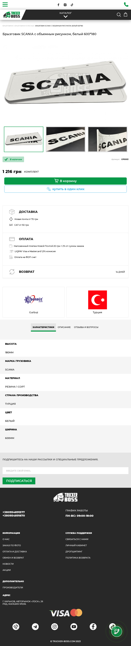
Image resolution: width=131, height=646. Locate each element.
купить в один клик (68, 189)
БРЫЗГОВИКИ (8, 26)
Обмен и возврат (13, 557)
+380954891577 (14, 512)
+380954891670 (14, 515)
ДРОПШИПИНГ (74, 551)
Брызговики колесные (24, 26)
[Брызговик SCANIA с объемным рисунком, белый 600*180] (65, 84)
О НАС (6, 539)
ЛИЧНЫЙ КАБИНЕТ (76, 545)
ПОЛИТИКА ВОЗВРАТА (78, 557)
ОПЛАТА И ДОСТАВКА (15, 551)
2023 (78, 641)
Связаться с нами (77, 539)
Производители (13, 587)
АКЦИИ (7, 570)
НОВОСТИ (8, 564)
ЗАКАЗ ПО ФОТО (12, 545)
